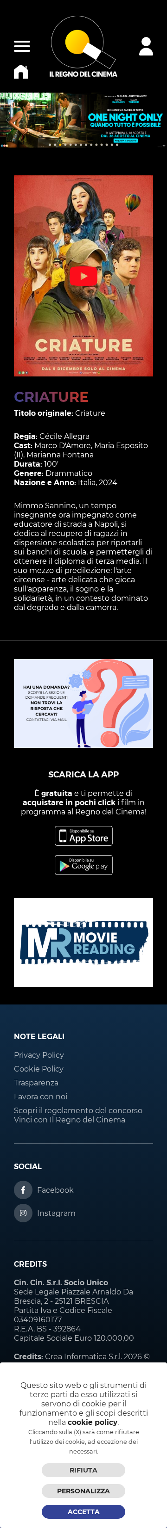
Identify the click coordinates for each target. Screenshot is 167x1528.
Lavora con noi (40, 1096)
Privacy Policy (39, 1055)
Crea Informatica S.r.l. (83, 1356)
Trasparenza (36, 1082)
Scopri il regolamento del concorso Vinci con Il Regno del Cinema (78, 1115)
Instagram (56, 1213)
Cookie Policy (39, 1069)
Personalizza (83, 1491)
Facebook (55, 1190)
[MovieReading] (83, 984)
